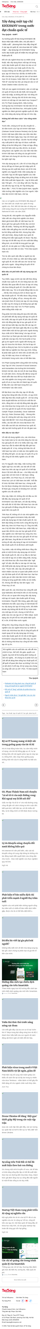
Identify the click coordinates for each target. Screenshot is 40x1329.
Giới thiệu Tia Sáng (22, 1297)
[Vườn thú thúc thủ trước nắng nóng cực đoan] (20, 1009)
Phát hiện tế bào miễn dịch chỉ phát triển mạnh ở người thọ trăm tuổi (19, 898)
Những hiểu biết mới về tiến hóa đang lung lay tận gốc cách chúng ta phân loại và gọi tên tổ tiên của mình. (20, 950)
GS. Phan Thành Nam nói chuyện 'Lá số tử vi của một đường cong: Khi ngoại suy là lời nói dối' (19, 795)
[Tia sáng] (8, 6)
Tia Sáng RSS (6, 1301)
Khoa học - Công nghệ (20, 12)
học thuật (9, 713)
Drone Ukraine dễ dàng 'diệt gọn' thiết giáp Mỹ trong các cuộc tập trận (19, 1119)
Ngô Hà (5, 865)
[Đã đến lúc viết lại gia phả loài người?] (20, 927)
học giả (25, 713)
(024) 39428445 (14, 1320)
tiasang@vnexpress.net (13, 1322)
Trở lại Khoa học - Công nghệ (3, 705)
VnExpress (5, 1)
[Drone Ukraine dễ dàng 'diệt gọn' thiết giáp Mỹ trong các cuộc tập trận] (20, 1103)
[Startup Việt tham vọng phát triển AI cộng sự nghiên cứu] (20, 1196)
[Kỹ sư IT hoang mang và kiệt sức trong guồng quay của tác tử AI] (20, 727)
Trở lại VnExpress (7, 1297)
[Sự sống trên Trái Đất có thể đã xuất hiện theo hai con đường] (20, 1148)
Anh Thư (5, 1087)
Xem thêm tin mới (20, 1280)
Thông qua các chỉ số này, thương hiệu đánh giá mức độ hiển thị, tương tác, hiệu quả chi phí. (19, 1270)
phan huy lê (32, 713)
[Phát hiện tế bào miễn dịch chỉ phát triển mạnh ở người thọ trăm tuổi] (20, 881)
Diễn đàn (7, 12)
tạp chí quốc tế (17, 713)
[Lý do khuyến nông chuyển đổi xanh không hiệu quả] (20, 830)
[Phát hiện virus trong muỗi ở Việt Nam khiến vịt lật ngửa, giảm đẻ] (20, 1054)
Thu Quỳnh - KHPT (9, 35)
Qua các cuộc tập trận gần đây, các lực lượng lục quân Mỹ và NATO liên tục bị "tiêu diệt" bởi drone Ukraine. (20, 1130)
